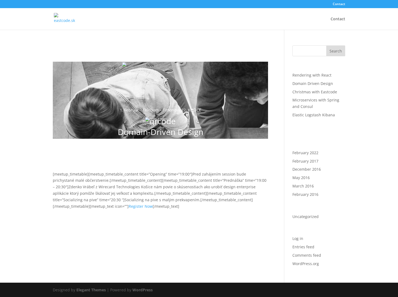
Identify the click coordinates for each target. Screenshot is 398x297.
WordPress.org (305, 263)
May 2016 (301, 177)
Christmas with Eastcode (314, 91)
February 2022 (305, 152)
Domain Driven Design (312, 83)
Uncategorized (305, 216)
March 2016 (303, 186)
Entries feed (303, 246)
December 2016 (306, 169)
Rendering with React (311, 75)
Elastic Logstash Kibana (313, 114)
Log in (297, 238)
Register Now (141, 206)
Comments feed (306, 255)
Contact (339, 4)
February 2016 (305, 194)
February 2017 (305, 161)
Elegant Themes (91, 289)
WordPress (142, 289)
